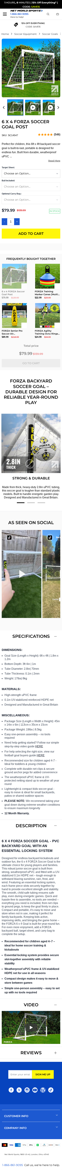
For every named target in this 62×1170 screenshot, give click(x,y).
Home (5, 34)
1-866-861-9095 (12, 1165)
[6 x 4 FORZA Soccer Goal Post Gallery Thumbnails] (31, 107)
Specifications (31, 636)
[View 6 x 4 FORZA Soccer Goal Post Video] (33, 107)
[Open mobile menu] (5, 14)
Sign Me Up (42, 1074)
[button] (21, 574)
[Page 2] (31, 502)
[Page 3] (41, 502)
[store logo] (26, 11)
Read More (54, 160)
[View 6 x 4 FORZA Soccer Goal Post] (15, 107)
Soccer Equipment (25, 34)
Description (31, 825)
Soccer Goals (50, 34)
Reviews (31, 1052)
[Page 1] (20, 502)
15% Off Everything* (44, 2)
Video (31, 1004)
